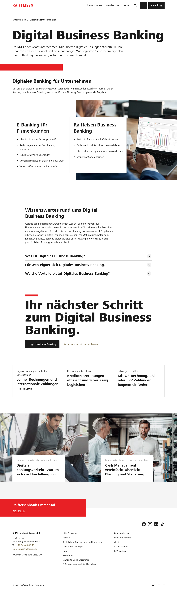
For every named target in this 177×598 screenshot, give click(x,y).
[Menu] (143, 5)
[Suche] (135, 5)
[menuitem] (94, 5)
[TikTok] (162, 524)
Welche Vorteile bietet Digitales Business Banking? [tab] (67, 274)
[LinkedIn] (156, 524)
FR (159, 585)
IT (164, 585)
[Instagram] (150, 524)
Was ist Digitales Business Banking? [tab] (55, 256)
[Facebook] (144, 524)
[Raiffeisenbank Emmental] (22, 5)
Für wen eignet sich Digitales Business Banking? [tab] (65, 265)
